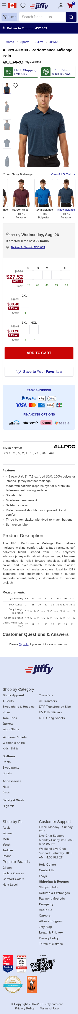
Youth (7, 844)
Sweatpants (11, 767)
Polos (6, 712)
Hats (6, 786)
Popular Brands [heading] (16, 862)
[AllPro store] (13, 62)
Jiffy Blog (45, 927)
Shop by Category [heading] (18, 689)
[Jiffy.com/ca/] (39, 669)
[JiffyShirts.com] (39, 6)
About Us (45, 910)
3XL (25, 322)
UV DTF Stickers (51, 712)
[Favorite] (15, 86)
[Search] (71, 17)
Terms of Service (51, 943)
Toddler (8, 850)
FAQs (43, 876)
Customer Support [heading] (55, 822)
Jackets (8, 723)
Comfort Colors (13, 879)
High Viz (8, 806)
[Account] (60, 5)
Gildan (7, 867)
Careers (44, 915)
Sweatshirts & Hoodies (18, 706)
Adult (6, 827)
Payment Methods (52, 898)
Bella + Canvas (13, 873)
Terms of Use (49, 1008)
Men (6, 839)
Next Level (10, 884)
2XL (25, 295)
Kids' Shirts (10, 748)
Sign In (24, 644)
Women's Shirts (14, 742)
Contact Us (47, 870)
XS (28, 268)
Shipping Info (48, 887)
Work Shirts (11, 729)
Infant (7, 856)
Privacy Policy (49, 938)
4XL (34, 322)
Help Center (47, 864)
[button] (9, 17)
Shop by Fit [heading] (13, 822)
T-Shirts (8, 701)
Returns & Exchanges (54, 893)
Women (8, 833)
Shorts (7, 773)
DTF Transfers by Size (55, 706)
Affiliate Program (51, 921)
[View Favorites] (23, 5)
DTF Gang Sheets (52, 718)
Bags (6, 792)
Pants (7, 762)
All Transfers (48, 701)
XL (66, 268)
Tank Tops (10, 718)
